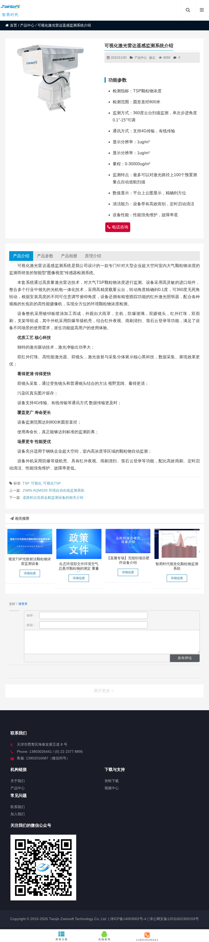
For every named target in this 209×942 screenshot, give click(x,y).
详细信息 (30, 573)
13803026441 (147, 939)
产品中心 (27, 25)
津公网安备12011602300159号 (174, 919)
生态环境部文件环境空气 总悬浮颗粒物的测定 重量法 (79, 568)
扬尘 (152, 57)
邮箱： (32, 625)
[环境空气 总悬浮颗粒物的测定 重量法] (78, 544)
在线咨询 (104, 939)
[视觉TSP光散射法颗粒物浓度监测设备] (30, 541)
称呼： (32, 615)
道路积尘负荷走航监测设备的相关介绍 (53, 497)
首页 (13, 25)
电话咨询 (120, 227)
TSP (25, 483)
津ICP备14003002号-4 (127, 919)
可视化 (36, 483)
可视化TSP (52, 483)
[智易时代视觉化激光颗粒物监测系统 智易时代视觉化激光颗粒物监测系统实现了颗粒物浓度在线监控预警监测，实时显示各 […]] (177, 544)
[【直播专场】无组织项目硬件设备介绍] (128, 541)
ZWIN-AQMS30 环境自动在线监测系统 (53, 490)
